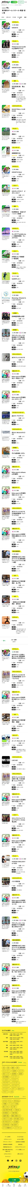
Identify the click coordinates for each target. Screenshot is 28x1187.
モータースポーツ (15, 1082)
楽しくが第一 (13, 1106)
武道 (8, 1067)
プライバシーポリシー (7, 1142)
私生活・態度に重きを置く (7, 1109)
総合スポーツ (20, 1088)
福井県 (14, 1042)
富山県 (21, 1041)
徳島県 (17, 1052)
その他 (11, 1091)
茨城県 (11, 1039)
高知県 (11, 1054)
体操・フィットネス (6, 1073)
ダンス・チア (21, 1070)
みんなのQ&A (20, 1136)
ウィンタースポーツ (14, 1076)
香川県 (14, 1052)
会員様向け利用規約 (20, 1142)
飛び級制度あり (6, 1112)
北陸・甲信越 (5, 1041)
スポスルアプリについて (20, 1147)
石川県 (11, 1042)
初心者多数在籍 (6, 1124)
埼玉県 (18, 1037)
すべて (24, 1062)
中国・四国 (6, 1051)
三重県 (21, 1045)
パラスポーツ (5, 1091)
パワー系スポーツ (6, 1079)
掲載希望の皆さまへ (7, 1147)
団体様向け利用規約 (7, 1144)
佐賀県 (14, 1056)
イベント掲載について (20, 1149)
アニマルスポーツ (6, 1085)
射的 (17, 1067)
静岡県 (14, 1045)
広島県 (14, 1051)
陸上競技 (14, 1070)
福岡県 (11, 1056)
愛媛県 (21, 1052)
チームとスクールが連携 (13, 1103)
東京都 (11, 1037)
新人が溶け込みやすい (7, 1121)
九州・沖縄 (6, 1056)
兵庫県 (14, 1047)
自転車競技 (14, 1073)
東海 (7, 1045)
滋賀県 (21, 1047)
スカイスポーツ (15, 1079)
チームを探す (8, 1136)
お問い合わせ (20, 1154)
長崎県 (17, 1056)
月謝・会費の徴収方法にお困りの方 (7, 1150)
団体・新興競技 (6, 1076)
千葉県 (22, 1037)
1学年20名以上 (16, 1100)
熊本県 (21, 1056)
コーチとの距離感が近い (7, 1127)
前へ (4, 640)
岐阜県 (11, 1045)
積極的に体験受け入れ (15, 1115)
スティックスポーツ (15, 1085)
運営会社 (20, 1144)
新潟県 (17, 1041)
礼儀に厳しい (17, 1109)
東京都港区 (19, 32)
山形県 (14, 1035)
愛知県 (17, 1045)
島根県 (21, 1051)
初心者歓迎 (16, 1121)
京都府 (17, 1047)
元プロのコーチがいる (7, 1100)
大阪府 (11, 1047)
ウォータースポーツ (6, 1070)
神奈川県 (14, 1037)
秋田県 (11, 1035)
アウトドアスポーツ (6, 1082)
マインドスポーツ (6, 1088)
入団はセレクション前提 (7, 1118)
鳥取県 (17, 1051)
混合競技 (20, 1073)
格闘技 (13, 1067)
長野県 (14, 1041)
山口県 (11, 1052)
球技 (4, 1067)
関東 (14, 32)
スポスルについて (8, 1139)
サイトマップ (7, 1156)
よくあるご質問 (20, 1139)
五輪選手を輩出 (6, 1115)
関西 (7, 1047)
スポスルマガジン (8, 1154)
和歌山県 (14, 1049)
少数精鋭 (4, 1103)
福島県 (17, 1035)
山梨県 (11, 1041)
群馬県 (17, 1039)
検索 (15, 1180)
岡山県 (11, 1051)
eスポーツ (14, 1088)
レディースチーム (18, 1127)
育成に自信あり (14, 1124)
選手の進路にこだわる (18, 1118)
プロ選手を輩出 (14, 1112)
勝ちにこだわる (6, 1106)
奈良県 (11, 1049)
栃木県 (14, 1039)
